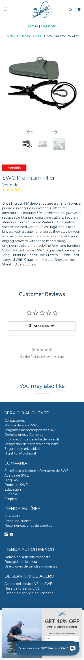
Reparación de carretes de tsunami (31, 444)
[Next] (54, 131)
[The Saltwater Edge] (42, 9)
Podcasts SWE (16, 485)
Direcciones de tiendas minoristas (30, 566)
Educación (12, 489)
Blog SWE (12, 480)
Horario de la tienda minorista (27, 557)
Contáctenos (14, 421)
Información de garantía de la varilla (32, 439)
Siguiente (48, 26)
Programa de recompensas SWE (30, 430)
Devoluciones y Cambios (23, 435)
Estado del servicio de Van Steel (29, 593)
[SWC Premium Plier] (42, 85)
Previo (33, 26)
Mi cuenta (12, 516)
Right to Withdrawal (20, 453)
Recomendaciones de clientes (28, 526)
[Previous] (29, 131)
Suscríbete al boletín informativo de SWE (36, 471)
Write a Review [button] (44, 326)
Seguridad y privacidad (22, 449)
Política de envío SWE (21, 425)
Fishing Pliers (30, 36)
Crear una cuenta (17, 521)
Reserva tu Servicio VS (22, 588)
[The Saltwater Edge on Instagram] (6, 535)
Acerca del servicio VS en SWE (28, 584)
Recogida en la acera (20, 562)
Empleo (10, 499)
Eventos (10, 494)
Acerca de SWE (16, 475)
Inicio (10, 36)
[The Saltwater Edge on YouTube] (11, 535)
